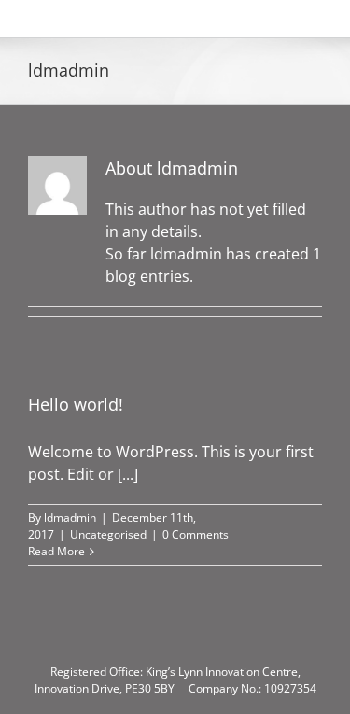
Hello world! (75, 404)
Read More (56, 551)
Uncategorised (108, 534)
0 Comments (195, 534)
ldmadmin (70, 517)
